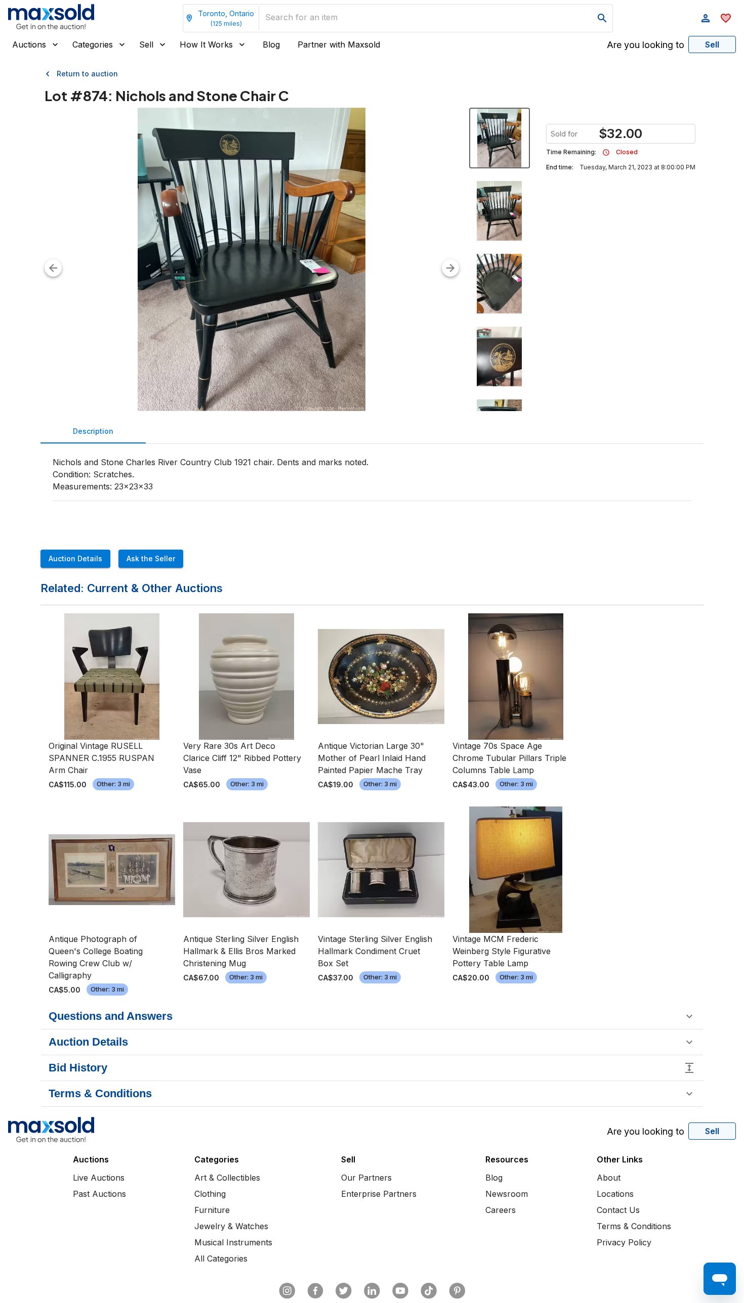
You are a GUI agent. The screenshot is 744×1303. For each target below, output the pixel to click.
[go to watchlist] (726, 18)
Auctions (29, 44)
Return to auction (87, 73)
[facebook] (315, 1291)
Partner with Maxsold (339, 44)
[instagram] (287, 1291)
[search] (602, 18)
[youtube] (400, 1291)
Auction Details (75, 558)
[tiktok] (429, 1291)
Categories (92, 44)
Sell (146, 44)
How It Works (206, 44)
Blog (271, 44)
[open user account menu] (705, 18)
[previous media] (53, 268)
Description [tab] (93, 431)
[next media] (450, 268)
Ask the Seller (151, 558)
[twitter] (344, 1291)
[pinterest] (457, 1291)
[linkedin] (372, 1291)
